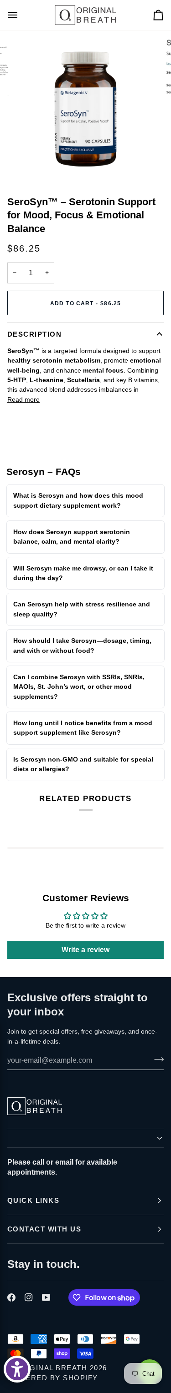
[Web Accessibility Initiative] (17, 1369)
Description (34, 334)
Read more (23, 399)
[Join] (156, 1059)
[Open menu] (21, 15)
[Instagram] (29, 1297)
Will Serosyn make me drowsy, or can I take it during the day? (83, 573)
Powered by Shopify (52, 1378)
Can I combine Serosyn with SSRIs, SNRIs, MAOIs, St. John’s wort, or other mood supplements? (79, 686)
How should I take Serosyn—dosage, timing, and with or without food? (82, 645)
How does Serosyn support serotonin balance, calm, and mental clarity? (71, 536)
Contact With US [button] (44, 1229)
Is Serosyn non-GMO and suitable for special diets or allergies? (83, 764)
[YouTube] (46, 1297)
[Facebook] (11, 1297)
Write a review (85, 950)
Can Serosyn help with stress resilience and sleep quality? (81, 609)
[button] (85, 1138)
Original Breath (51, 1368)
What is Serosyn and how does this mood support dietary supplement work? (78, 500)
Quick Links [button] (33, 1200)
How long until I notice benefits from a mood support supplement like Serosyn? (82, 727)
